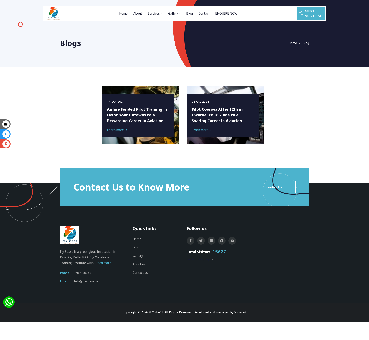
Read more (103, 263)
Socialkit (240, 312)
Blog (189, 13)
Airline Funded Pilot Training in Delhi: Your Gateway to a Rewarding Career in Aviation (137, 115)
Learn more (116, 130)
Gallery (173, 13)
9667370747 (313, 16)
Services (154, 13)
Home (123, 13)
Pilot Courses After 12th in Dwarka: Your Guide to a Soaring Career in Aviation (217, 115)
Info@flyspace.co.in (87, 281)
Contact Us (274, 187)
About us (139, 264)
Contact (204, 13)
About (137, 13)
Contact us (140, 272)
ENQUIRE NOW (226, 13)
